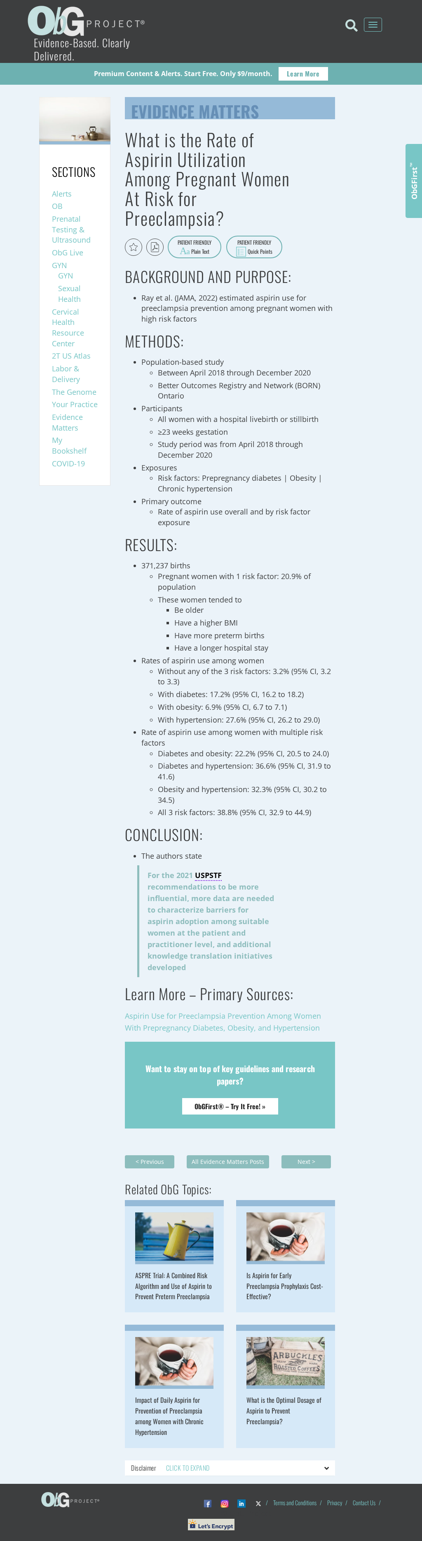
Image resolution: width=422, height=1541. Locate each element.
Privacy (334, 1502)
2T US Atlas (71, 356)
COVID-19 (68, 463)
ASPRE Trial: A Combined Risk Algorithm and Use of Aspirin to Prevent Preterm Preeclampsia (173, 1286)
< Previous (150, 1162)
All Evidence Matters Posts (228, 1162)
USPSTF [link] (208, 875)
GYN (59, 265)
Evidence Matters (195, 109)
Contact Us (364, 1502)
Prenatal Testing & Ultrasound (71, 229)
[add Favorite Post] (133, 247)
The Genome (74, 392)
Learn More (303, 74)
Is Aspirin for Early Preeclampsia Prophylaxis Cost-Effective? (284, 1286)
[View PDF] (155, 247)
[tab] (230, 1468)
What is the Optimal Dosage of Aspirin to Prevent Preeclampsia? (283, 1410)
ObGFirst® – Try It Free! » (230, 1106)
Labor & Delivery (66, 374)
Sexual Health (69, 293)
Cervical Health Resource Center (68, 327)
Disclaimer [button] (170, 1468)
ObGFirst (413, 180)
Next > (306, 1162)
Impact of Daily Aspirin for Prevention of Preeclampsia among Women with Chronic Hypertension (169, 1416)
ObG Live (67, 252)
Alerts (62, 194)
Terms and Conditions (294, 1502)
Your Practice (75, 404)
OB (57, 206)
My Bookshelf (69, 445)
